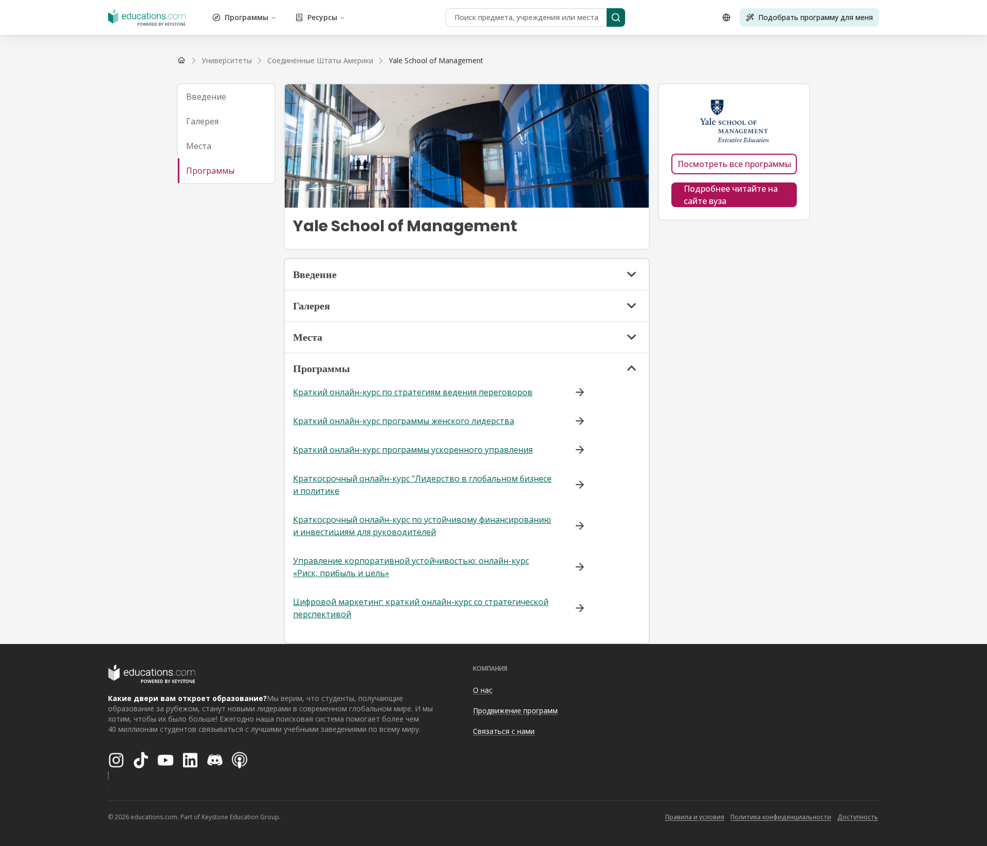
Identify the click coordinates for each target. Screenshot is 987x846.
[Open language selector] (726, 17)
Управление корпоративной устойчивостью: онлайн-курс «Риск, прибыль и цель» (411, 567)
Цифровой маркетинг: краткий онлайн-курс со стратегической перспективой (421, 608)
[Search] (616, 17)
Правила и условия (694, 817)
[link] (436, 61)
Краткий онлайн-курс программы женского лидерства (403, 421)
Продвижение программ (515, 710)
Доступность (857, 817)
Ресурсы (322, 17)
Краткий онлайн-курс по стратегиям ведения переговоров (413, 392)
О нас (482, 690)
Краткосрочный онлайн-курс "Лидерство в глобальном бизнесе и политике (422, 484)
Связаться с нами (504, 731)
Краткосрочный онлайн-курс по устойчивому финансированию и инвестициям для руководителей (422, 526)
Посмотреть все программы (734, 164)
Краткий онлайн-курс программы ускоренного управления (413, 449)
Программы (246, 17)
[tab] (226, 96)
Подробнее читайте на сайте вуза (731, 195)
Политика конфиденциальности (780, 817)
